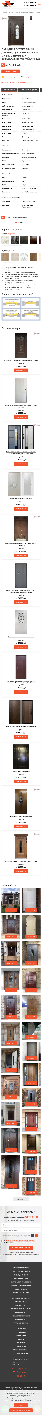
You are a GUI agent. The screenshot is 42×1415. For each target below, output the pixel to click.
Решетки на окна (21, 1305)
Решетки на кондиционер (21, 1309)
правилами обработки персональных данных (20, 1240)
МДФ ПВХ (10, 251)
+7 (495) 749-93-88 (30, 2)
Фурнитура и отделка (21, 1292)
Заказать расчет (11, 71)
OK (21, 1405)
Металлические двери (21, 1268)
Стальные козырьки (21, 1323)
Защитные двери (21, 1289)
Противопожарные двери (21, 1285)
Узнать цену (10, 910)
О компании (21, 1329)
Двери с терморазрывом (21, 1271)
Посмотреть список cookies (21, 1410)
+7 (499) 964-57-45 (30, 5)
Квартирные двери (21, 1278)
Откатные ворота (21, 1319)
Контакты (21, 1343)
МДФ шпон (12, 234)
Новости (21, 1339)
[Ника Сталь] (7, 4)
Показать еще (21, 1199)
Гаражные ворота (21, 1312)
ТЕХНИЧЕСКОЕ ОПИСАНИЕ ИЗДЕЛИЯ (13, 83)
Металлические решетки (21, 1316)
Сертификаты (21, 1332)
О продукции (21, 1346)
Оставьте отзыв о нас (21, 1353)
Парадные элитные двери (21, 1282)
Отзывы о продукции (21, 1350)
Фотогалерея (21, 1336)
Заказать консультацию (21, 1248)
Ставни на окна (21, 1302)
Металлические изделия (21, 1298)
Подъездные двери (21, 1275)
